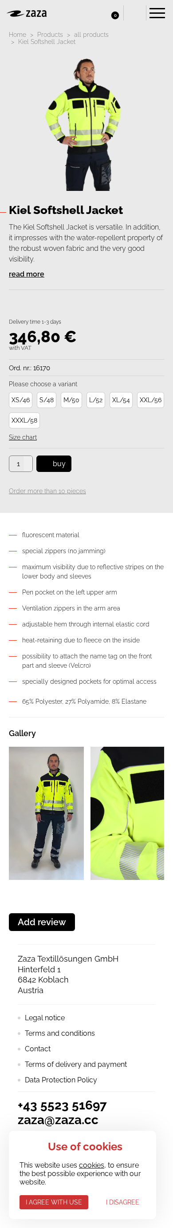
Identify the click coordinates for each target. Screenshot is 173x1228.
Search (135, 13)
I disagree (122, 1202)
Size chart (23, 437)
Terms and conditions (60, 1033)
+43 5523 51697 (62, 1105)
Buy (59, 464)
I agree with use (54, 1202)
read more (26, 274)
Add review (42, 922)
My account (92, 13)
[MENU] (157, 13)
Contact (38, 1049)
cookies (91, 1165)
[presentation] (11, 813)
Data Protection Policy (61, 1080)
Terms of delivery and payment (76, 1064)
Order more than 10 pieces (47, 491)
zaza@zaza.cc (58, 1120)
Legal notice (45, 1018)
